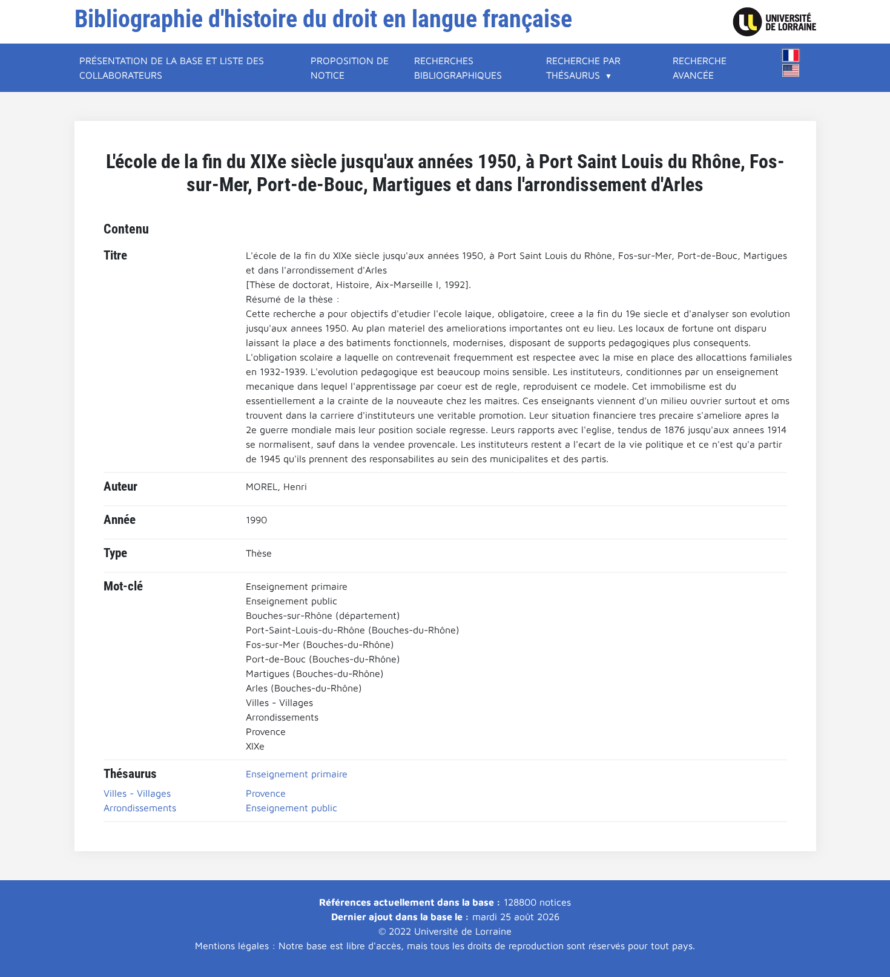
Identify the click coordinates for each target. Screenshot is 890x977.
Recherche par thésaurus (583, 67)
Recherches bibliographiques (458, 67)
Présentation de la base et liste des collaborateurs (171, 67)
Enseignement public (291, 807)
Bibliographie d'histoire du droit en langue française (323, 19)
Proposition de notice (350, 67)
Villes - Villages (137, 793)
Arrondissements (140, 807)
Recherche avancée (700, 67)
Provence (266, 793)
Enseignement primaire (297, 773)
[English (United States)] (790, 70)
